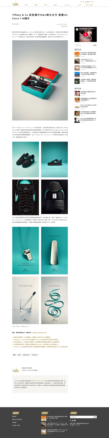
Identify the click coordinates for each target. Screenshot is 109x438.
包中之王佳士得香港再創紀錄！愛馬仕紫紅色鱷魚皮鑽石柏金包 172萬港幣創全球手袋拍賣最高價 (88, 120)
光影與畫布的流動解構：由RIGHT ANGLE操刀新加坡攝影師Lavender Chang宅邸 (88, 67)
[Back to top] (104, 433)
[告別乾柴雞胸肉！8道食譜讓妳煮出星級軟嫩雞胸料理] (77, 100)
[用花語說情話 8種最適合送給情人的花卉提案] (77, 93)
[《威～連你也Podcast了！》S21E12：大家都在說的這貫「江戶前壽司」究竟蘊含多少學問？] (77, 61)
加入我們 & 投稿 (16, 425)
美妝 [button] (45, 5)
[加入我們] (88, 2)
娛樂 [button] (36, 5)
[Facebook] (84, 2)
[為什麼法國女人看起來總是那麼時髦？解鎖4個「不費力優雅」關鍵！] (77, 54)
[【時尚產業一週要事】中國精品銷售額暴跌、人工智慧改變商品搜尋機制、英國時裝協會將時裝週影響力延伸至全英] (77, 81)
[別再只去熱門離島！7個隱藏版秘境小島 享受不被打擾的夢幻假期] (77, 74)
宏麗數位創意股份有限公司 (38, 381)
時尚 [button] (26, 5)
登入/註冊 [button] (89, 5)
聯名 (14, 355)
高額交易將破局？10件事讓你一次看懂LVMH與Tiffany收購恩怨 (32, 337)
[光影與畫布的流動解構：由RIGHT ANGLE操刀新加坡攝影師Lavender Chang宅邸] (77, 67)
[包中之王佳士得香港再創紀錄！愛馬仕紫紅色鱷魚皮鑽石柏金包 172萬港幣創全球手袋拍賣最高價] (77, 120)
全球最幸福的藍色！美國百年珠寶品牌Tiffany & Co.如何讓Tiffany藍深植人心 (36, 344)
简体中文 (92, 2)
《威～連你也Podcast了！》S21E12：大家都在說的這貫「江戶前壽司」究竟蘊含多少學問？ (88, 61)
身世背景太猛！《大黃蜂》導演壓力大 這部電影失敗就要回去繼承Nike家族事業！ (37, 342)
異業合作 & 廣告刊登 (17, 419)
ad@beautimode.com (39, 332)
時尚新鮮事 (15, 24)
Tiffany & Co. (26, 355)
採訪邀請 (14, 422)
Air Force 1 (34, 355)
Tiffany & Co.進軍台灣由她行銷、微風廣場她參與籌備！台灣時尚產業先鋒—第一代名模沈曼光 (41, 347)
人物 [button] (79, 5)
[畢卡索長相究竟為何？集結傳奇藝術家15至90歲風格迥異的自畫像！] (77, 113)
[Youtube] (86, 2)
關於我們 (14, 416)
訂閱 (95, 45)
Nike (19, 355)
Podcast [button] (67, 5)
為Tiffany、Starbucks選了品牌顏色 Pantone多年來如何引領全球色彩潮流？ (36, 339)
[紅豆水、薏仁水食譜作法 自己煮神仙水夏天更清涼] (77, 106)
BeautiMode (63, 24)
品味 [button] (55, 5)
